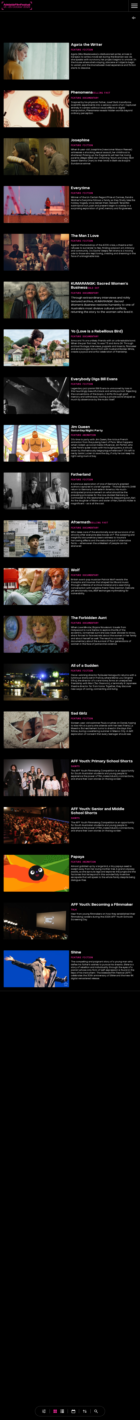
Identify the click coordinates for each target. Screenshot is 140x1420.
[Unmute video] (134, 18)
